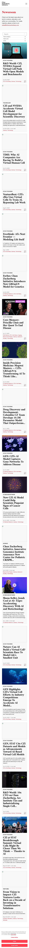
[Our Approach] (6, 4)
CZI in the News (7, 81)
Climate (5, 918)
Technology (18, 81)
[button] (14, 37)
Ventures (5, 920)
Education (9, 918)
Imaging (20, 335)
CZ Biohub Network (8, 293)
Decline (14, 941)
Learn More (13, 934)
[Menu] (26, 4)
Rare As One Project (8, 336)
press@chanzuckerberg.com (10, 25)
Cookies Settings (14, 937)
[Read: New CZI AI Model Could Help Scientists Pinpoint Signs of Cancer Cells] (14, 500)
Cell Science (6, 335)
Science (13, 81)
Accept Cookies (14, 945)
